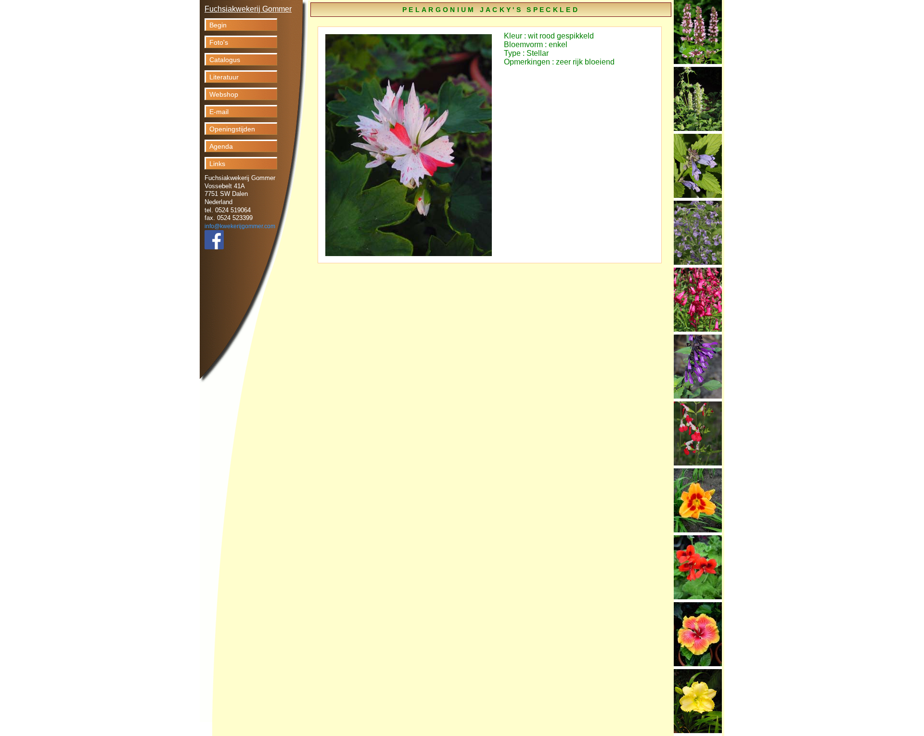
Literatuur (224, 77)
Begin (218, 25)
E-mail (219, 112)
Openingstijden (232, 129)
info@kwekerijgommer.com (240, 226)
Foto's (218, 42)
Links (217, 164)
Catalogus (224, 60)
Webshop (223, 94)
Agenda (221, 146)
